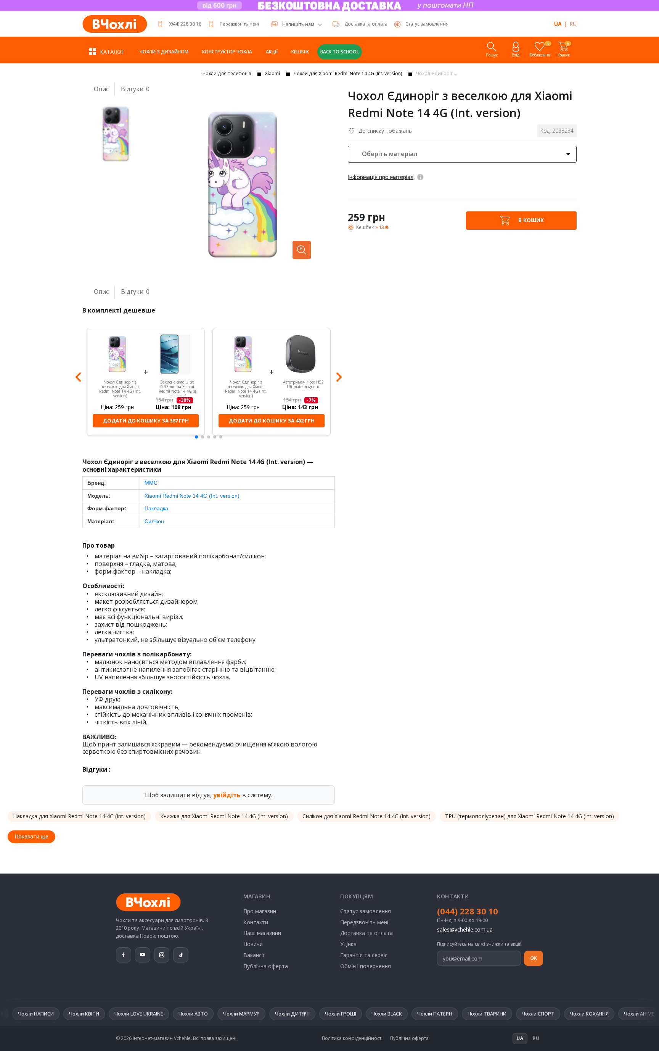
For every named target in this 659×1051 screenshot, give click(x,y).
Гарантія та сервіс (363, 955)
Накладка (156, 508)
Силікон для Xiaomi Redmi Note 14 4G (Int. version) (366, 816)
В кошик (530, 219)
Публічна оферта (265, 966)
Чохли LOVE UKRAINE (92, 1013)
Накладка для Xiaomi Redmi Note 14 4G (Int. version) (79, 816)
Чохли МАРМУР (195, 1013)
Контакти (255, 922)
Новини (253, 944)
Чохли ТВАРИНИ (440, 1013)
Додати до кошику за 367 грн (146, 420)
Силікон (154, 521)
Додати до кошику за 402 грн (272, 420)
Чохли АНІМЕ (593, 1013)
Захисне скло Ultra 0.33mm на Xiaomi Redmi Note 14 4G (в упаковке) (177, 387)
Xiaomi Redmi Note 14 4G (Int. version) (192, 496)
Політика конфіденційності (352, 1038)
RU (573, 23)
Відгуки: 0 (135, 89)
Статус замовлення (365, 911)
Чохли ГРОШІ (294, 1013)
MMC (151, 483)
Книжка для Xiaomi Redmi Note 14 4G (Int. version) (224, 816)
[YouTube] (142, 954)
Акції (272, 51)
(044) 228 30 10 (185, 24)
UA (558, 23)
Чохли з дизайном (164, 51)
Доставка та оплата (365, 24)
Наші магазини (262, 933)
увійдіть (227, 795)
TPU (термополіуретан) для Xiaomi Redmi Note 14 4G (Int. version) (529, 816)
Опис (101, 89)
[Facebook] (123, 954)
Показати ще (31, 836)
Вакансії (253, 955)
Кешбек (300, 51)
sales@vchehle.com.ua (465, 929)
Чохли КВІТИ (38, 1013)
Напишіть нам (298, 24)
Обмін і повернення (365, 966)
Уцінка (348, 944)
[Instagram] (161, 954)
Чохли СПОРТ (492, 1013)
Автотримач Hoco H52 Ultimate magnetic (303, 384)
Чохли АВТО (147, 1013)
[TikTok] (180, 954)
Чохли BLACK (340, 1013)
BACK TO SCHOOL (339, 51)
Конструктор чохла (227, 51)
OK (533, 957)
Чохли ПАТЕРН (388, 1013)
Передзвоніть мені (239, 23)
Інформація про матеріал (380, 177)
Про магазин (259, 911)
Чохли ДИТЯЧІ (246, 1013)
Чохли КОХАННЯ (543, 1013)
